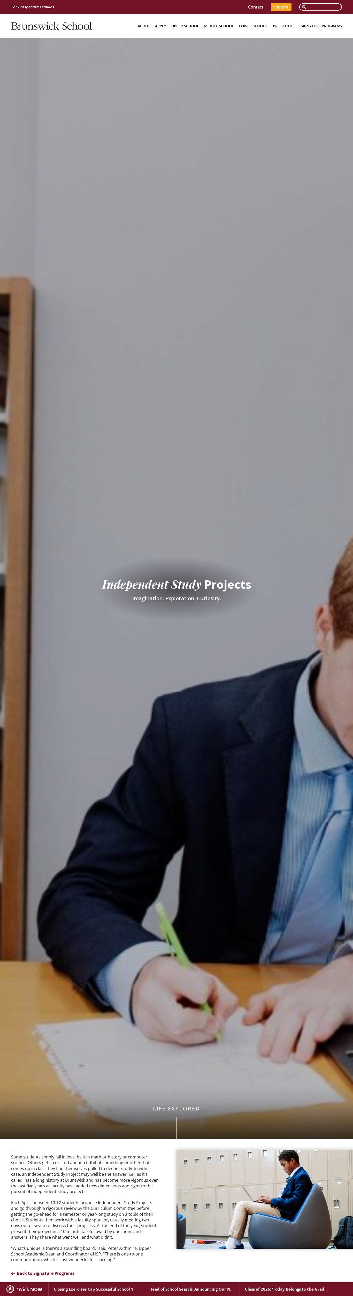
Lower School (253, 25)
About (144, 25)
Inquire (281, 7)
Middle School (219, 25)
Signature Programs (321, 25)
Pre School (284, 25)
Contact (255, 7)
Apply (160, 25)
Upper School (185, 25)
